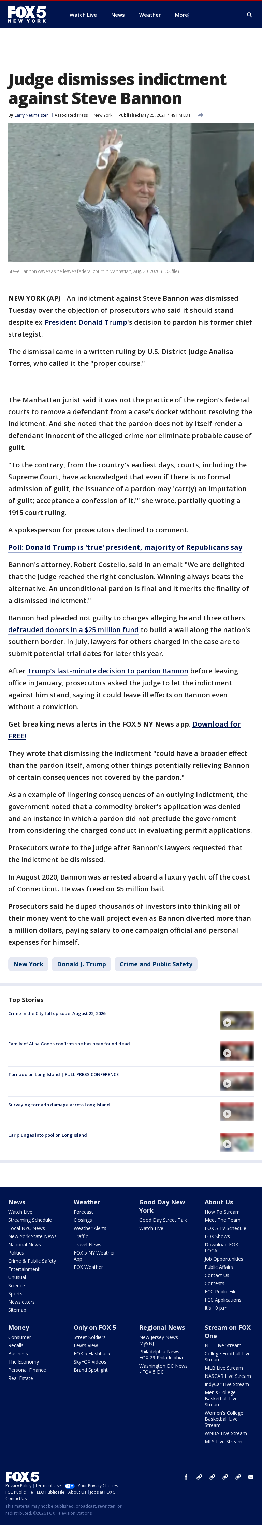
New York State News (32, 1236)
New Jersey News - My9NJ (160, 1340)
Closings (83, 1220)
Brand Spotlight (91, 1370)
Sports (15, 1293)
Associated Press (71, 115)
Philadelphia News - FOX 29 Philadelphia (161, 1354)
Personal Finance (27, 1370)
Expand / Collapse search (250, 15)
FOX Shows (217, 1236)
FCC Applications (223, 1299)
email (251, 1477)
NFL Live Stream (223, 1345)
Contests (214, 1283)
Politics (16, 1252)
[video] (237, 1020)
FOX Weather (88, 1267)
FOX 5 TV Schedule (225, 1228)
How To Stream (222, 1212)
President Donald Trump (86, 322)
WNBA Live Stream (226, 1433)
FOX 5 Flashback (92, 1353)
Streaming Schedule (30, 1220)
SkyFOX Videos (90, 1361)
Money (18, 1327)
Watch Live (20, 1212)
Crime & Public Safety (32, 1261)
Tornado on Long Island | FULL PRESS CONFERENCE (63, 1074)
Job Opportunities (224, 1259)
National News (24, 1244)
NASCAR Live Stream (228, 1376)
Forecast (83, 1212)
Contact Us (217, 1275)
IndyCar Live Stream (227, 1384)
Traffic (81, 1236)
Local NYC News (26, 1228)
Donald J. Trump (81, 964)
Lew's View (86, 1345)
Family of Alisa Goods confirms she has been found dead (69, 1044)
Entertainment (24, 1269)
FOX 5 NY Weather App (94, 1255)
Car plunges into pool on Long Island (47, 1135)
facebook (186, 1477)
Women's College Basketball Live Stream (224, 1419)
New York (103, 115)
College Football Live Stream (228, 1356)
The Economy (23, 1361)
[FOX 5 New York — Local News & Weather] (30, 14)
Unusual (17, 1277)
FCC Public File (221, 1291)
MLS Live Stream (223, 1441)
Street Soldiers (90, 1337)
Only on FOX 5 (95, 1327)
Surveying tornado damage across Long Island (59, 1105)
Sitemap (17, 1310)
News (16, 1202)
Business (18, 1353)
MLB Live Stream (224, 1368)
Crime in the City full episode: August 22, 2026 (56, 1013)
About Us (219, 1202)
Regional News (162, 1327)
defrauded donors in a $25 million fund (73, 629)
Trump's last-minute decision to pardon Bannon (107, 670)
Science (16, 1285)
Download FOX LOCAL (221, 1247)
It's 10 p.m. (217, 1308)
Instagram (199, 1477)
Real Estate (20, 1378)
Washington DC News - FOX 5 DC (163, 1369)
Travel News (87, 1244)
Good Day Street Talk (163, 1220)
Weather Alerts (90, 1228)
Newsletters (21, 1301)
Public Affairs (219, 1267)
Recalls (16, 1345)
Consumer (19, 1337)
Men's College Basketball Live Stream (221, 1398)
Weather (87, 1202)
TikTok (212, 1477)
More (181, 14)
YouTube (225, 1477)
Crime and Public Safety (156, 964)
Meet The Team (223, 1220)
